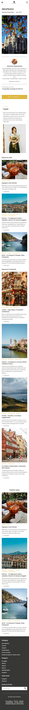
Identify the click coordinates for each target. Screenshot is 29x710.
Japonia (4, 665)
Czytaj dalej (6, 191)
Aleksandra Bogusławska (8, 12)
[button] (14, 2)
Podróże (4, 214)
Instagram (4, 679)
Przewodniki (11, 214)
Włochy (18, 214)
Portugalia (11, 359)
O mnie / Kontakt (6, 652)
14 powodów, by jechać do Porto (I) (12, 89)
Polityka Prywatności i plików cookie (11, 654)
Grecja (4, 253)
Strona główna (5, 643)
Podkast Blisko (5, 650)
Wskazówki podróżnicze (9, 215)
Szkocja (18, 413)
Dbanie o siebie (6, 180)
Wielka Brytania (14, 307)
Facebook (4, 681)
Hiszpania (4, 672)
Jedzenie (4, 648)
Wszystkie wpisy (14, 81)
